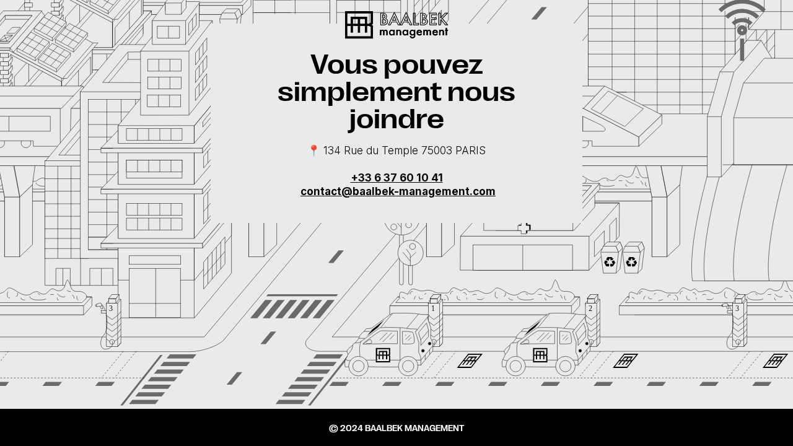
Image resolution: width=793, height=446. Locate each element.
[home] (396, 25)
